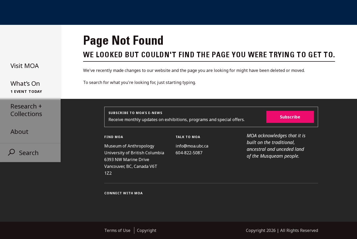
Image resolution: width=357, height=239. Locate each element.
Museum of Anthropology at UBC (28, 41)
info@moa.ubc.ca (192, 146)
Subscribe (290, 117)
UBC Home (178, 12)
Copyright (146, 230)
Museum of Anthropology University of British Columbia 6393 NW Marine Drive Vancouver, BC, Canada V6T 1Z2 (134, 159)
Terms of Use (117, 230)
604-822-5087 (189, 153)
